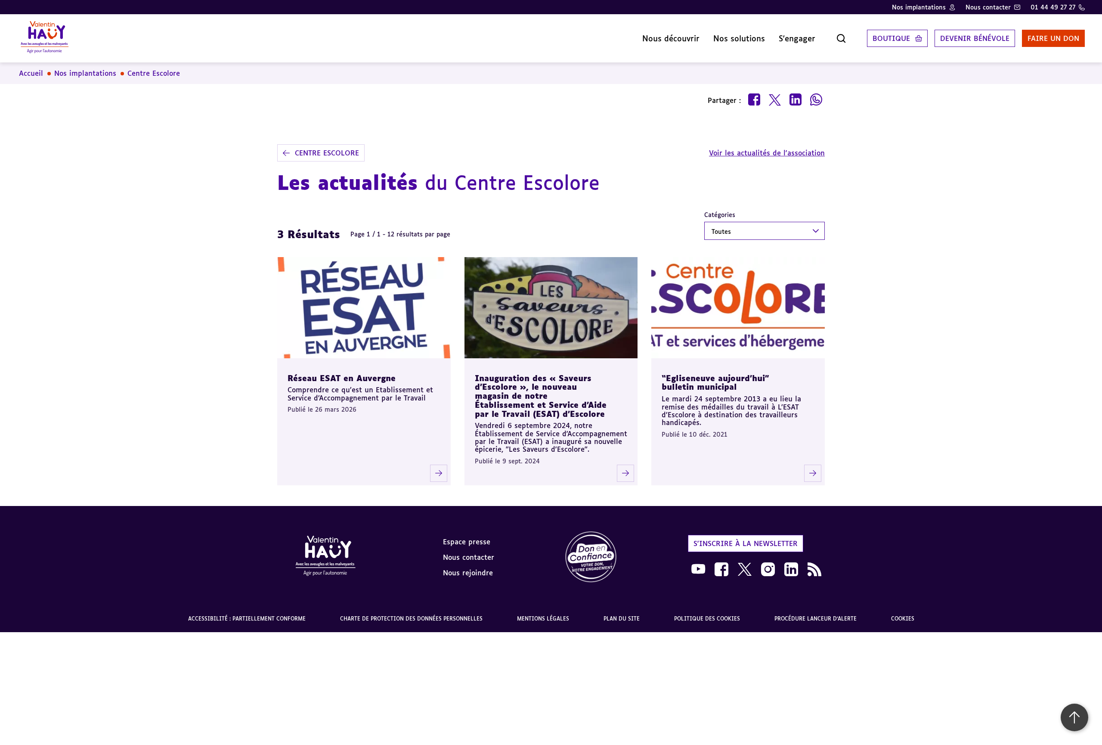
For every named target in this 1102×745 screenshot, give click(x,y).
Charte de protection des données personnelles (411, 618)
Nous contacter (988, 7)
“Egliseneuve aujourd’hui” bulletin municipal (715, 382)
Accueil (31, 73)
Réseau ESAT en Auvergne (342, 378)
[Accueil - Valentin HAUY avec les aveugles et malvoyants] (44, 38)
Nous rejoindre (468, 572)
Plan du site (622, 618)
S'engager (797, 38)
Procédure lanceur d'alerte (815, 618)
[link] (591, 557)
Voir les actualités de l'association (767, 153)
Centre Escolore (153, 73)
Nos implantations (919, 7)
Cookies (902, 618)
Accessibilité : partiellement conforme (247, 618)
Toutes (721, 231)
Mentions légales (543, 618)
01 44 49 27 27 (1053, 7)
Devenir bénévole (974, 38)
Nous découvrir (671, 38)
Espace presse (466, 541)
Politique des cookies (707, 618)
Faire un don (1053, 38)
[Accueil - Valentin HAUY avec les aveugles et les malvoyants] (325, 557)
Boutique (891, 38)
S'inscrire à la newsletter (745, 543)
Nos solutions (739, 38)
